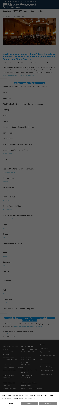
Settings (11, 403)
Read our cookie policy (30, 398)
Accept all (48, 403)
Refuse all (29, 403)
